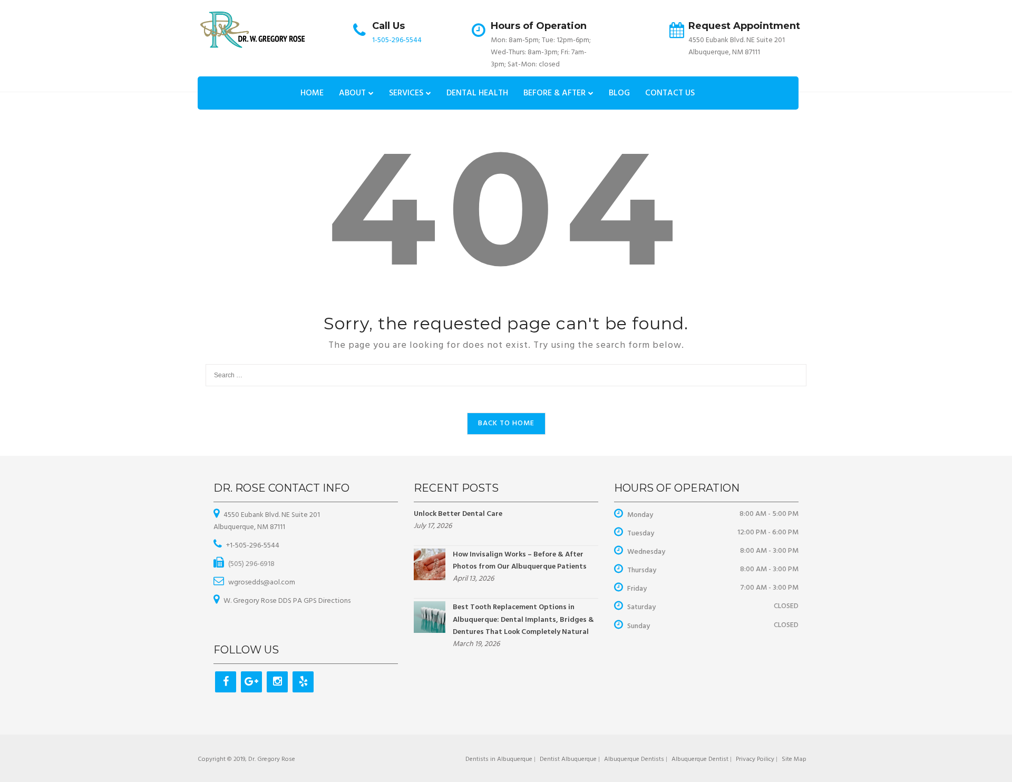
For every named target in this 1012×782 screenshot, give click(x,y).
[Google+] (251, 681)
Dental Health (477, 93)
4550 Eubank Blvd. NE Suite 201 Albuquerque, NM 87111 (266, 521)
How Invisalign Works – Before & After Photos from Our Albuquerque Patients (520, 561)
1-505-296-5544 (397, 40)
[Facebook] (225, 681)
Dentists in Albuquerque (498, 759)
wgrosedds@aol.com (261, 582)
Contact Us (670, 93)
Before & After (554, 93)
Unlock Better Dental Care (458, 514)
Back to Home (506, 423)
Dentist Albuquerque (568, 759)
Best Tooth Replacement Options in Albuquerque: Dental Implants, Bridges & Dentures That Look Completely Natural (523, 619)
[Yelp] (303, 681)
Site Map (794, 759)
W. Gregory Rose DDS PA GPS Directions (287, 601)
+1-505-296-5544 (252, 546)
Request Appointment (744, 26)
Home (312, 93)
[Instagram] (277, 681)
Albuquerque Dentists (634, 759)
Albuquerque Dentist (700, 759)
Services (406, 93)
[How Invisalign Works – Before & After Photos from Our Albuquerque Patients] (429, 565)
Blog (619, 93)
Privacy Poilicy (755, 759)
